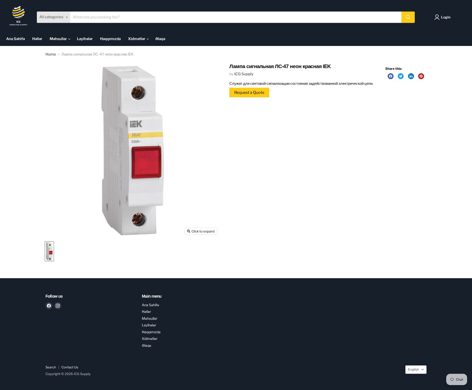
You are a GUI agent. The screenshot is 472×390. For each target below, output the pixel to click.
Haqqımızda (110, 39)
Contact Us (69, 367)
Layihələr (85, 39)
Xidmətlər (137, 39)
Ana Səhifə (15, 39)
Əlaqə (160, 39)
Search (50, 367)
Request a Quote (249, 92)
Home (50, 54)
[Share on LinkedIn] (411, 76)
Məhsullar (59, 39)
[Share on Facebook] (391, 76)
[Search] (408, 17)
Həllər (37, 39)
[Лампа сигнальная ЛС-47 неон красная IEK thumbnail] (49, 251)
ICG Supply (243, 74)
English (413, 369)
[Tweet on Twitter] (401, 76)
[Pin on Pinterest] (421, 76)
